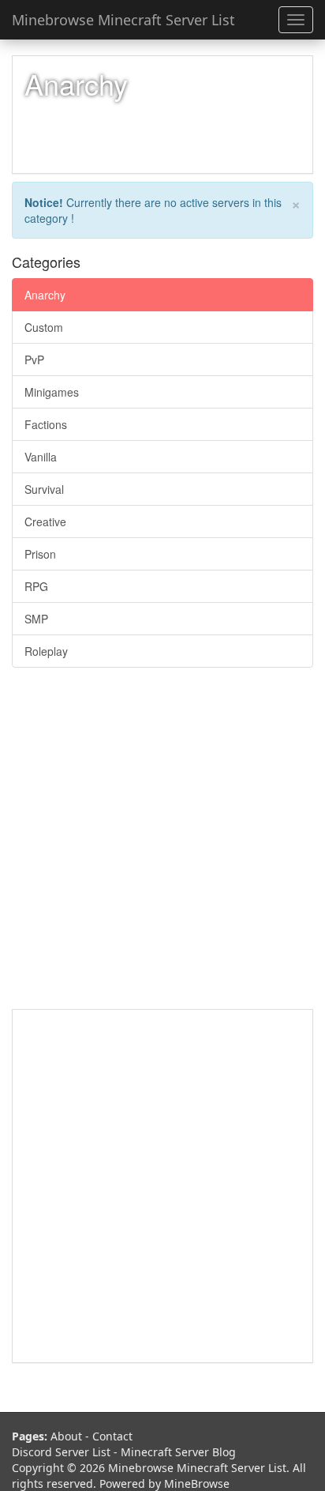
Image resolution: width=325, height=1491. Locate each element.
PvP (34, 359)
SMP (36, 619)
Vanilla (40, 457)
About (66, 1436)
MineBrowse (197, 1483)
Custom (43, 327)
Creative (45, 521)
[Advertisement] (162, 846)
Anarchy (44, 295)
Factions (45, 424)
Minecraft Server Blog (178, 1451)
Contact (112, 1436)
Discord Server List (61, 1451)
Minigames (51, 392)
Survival (44, 489)
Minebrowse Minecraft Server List (123, 19)
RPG (36, 586)
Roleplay (46, 651)
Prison (40, 554)
